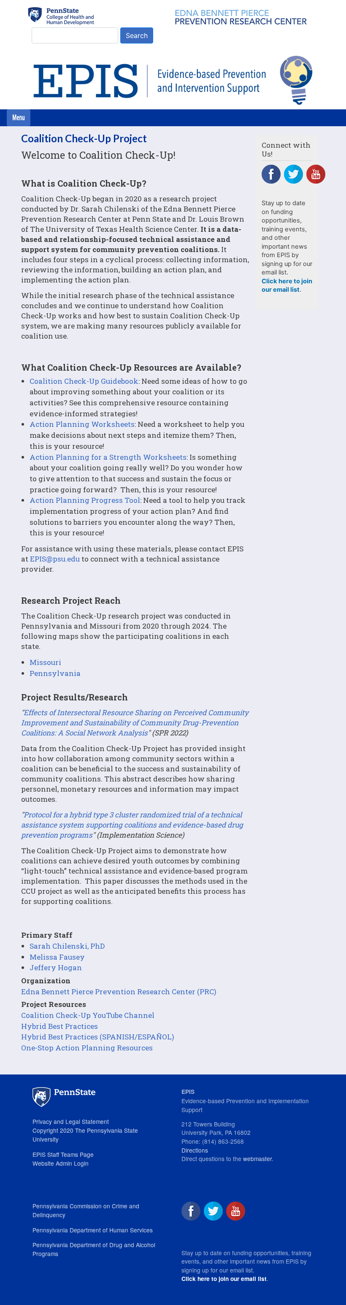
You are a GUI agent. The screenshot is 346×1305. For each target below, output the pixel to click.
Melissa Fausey (57, 957)
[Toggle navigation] (18, 117)
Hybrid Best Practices (59, 1026)
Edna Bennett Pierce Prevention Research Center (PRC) (118, 991)
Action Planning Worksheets (82, 424)
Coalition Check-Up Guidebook (84, 381)
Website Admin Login (60, 1163)
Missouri (45, 662)
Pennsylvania (55, 673)
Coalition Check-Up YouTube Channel (87, 1015)
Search (137, 35)
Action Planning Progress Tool (85, 500)
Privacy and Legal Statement (70, 1121)
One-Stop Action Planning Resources (87, 1048)
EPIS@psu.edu (55, 559)
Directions (194, 1150)
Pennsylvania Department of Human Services (92, 1230)
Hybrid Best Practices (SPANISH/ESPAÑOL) (97, 1037)
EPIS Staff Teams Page (63, 1154)
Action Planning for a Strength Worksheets (108, 457)
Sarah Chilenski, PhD (67, 946)
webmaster (257, 1158)
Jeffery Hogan (56, 967)
